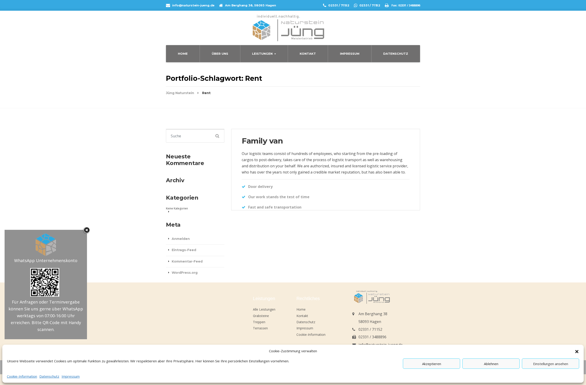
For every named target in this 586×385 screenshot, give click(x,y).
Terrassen (260, 328)
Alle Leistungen (264, 309)
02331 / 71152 (370, 329)
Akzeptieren (431, 363)
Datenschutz (49, 376)
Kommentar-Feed (187, 261)
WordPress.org (185, 273)
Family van (262, 140)
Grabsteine (261, 316)
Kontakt (308, 53)
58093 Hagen (369, 321)
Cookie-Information (22, 376)
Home (183, 53)
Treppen (259, 322)
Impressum (71, 376)
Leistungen (262, 53)
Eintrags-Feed (184, 250)
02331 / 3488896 (372, 336)
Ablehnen (491, 363)
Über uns (220, 53)
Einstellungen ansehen (550, 363)
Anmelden (181, 239)
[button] (577, 351)
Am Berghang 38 (372, 313)
